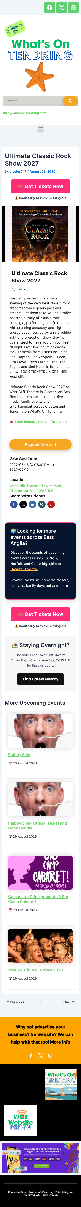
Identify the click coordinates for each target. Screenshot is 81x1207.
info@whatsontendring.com (24, 113)
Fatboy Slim (19, 754)
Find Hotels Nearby (41, 679)
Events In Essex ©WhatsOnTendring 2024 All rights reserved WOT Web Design (40, 1193)
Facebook (14, 504)
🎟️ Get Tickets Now (40, 186)
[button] (40, 129)
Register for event (40, 444)
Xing (42, 504)
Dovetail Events (24, 569)
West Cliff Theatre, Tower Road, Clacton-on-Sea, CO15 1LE (35, 488)
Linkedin (32, 504)
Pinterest (51, 504)
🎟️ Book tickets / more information (38, 421)
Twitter (23, 504)
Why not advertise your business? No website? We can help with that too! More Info (40, 1034)
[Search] (70, 101)
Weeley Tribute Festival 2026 (35, 970)
